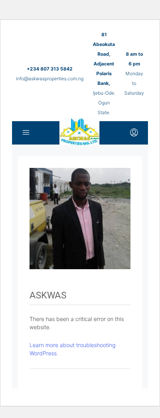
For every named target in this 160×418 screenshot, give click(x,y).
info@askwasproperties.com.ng (49, 78)
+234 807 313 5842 (50, 69)
